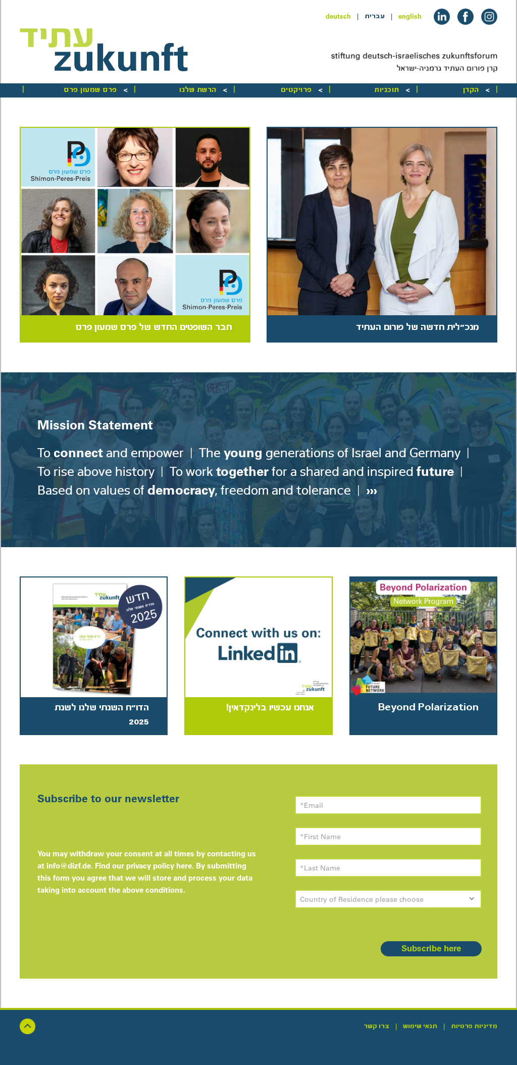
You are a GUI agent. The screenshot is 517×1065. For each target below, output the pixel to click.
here (184, 865)
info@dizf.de (68, 865)
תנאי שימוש (420, 1026)
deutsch (338, 16)
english (410, 16)
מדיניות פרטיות (474, 1026)
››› (370, 489)
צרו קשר (376, 1026)
